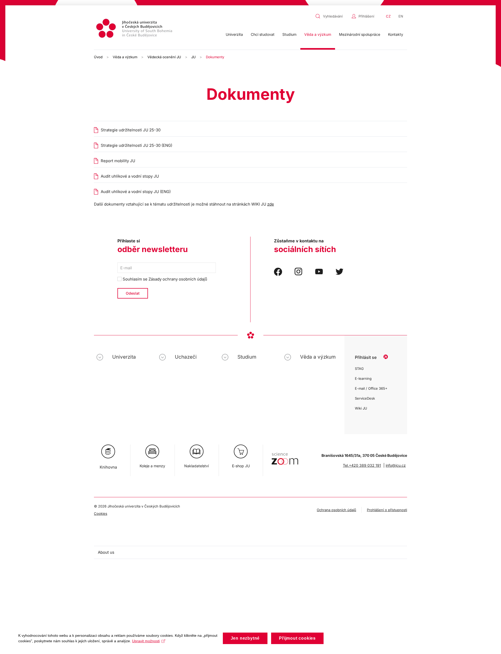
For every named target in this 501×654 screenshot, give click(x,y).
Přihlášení (366, 16)
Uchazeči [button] (186, 357)
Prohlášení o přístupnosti (387, 510)
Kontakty (395, 34)
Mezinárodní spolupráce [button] (359, 34)
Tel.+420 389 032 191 (362, 465)
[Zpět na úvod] (135, 29)
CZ (388, 16)
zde (270, 204)
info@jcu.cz (396, 465)
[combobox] (332, 16)
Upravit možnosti (146, 641)
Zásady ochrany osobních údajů (177, 279)
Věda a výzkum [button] (317, 34)
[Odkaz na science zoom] (285, 456)
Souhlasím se (164, 279)
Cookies (100, 513)
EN (400, 16)
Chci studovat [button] (263, 34)
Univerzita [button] (234, 34)
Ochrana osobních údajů (336, 510)
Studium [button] (289, 34)
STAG (359, 368)
